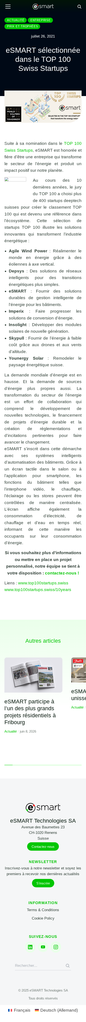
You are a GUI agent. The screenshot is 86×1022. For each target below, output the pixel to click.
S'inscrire (43, 883)
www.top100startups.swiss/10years (37, 589)
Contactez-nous (43, 846)
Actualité (10, 731)
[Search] (67, 965)
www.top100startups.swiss (43, 583)
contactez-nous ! (62, 573)
